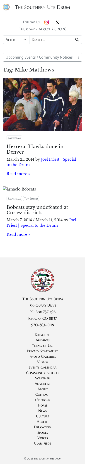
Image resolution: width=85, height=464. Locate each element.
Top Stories (31, 198)
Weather (42, 378)
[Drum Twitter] (57, 22)
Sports (42, 432)
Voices (42, 437)
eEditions (42, 399)
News (42, 410)
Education (42, 427)
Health (43, 421)
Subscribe (42, 334)
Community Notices (42, 372)
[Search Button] (77, 39)
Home (42, 405)
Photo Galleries (42, 356)
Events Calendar (42, 367)
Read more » (18, 173)
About (42, 389)
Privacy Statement (42, 351)
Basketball (14, 137)
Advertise (42, 383)
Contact (42, 394)
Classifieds (42, 443)
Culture (42, 416)
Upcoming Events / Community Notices (39, 57)
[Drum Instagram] (46, 22)
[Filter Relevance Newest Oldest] (42, 39)
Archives (43, 340)
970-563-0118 (42, 325)
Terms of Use (42, 345)
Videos (42, 361)
